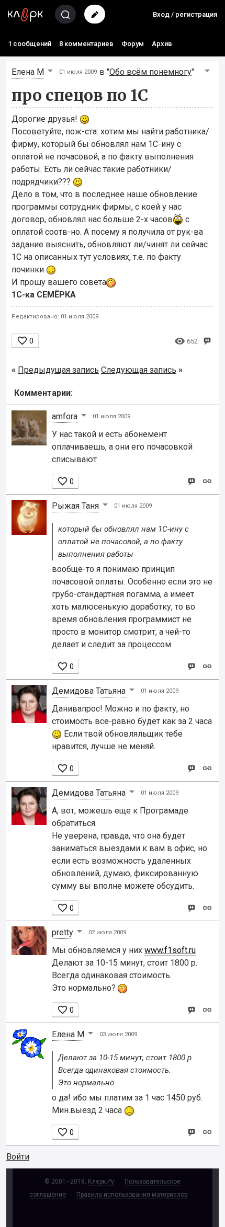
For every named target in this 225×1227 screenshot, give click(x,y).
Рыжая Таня (75, 506)
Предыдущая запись (58, 370)
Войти (17, 1157)
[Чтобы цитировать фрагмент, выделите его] (206, 340)
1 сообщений (29, 44)
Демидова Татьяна (89, 691)
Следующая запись (138, 370)
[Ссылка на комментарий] (206, 480)
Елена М (28, 72)
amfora (64, 416)
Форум (132, 44)
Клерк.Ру (101, 1181)
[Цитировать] (191, 480)
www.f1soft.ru (170, 950)
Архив (162, 44)
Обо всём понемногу (150, 72)
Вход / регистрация (185, 14)
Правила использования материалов (132, 1194)
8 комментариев (86, 44)
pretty (62, 932)
